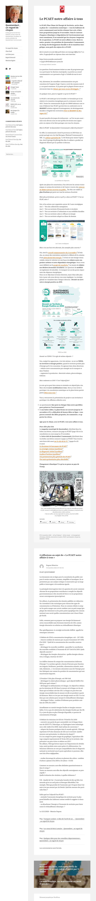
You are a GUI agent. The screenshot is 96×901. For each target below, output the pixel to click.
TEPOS (47, 539)
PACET (64, 537)
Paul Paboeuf (58, 535)
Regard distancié (10, 57)
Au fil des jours (10, 54)
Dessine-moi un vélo (16, 76)
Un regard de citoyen (12, 48)
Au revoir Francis (11, 136)
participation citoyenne (73, 537)
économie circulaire (56, 537)
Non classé (67, 535)
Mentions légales (10, 60)
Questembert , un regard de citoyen (13, 27)
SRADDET (42, 539)
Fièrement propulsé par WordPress (50, 897)
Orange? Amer (15, 87)
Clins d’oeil (9, 51)
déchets (48, 537)
